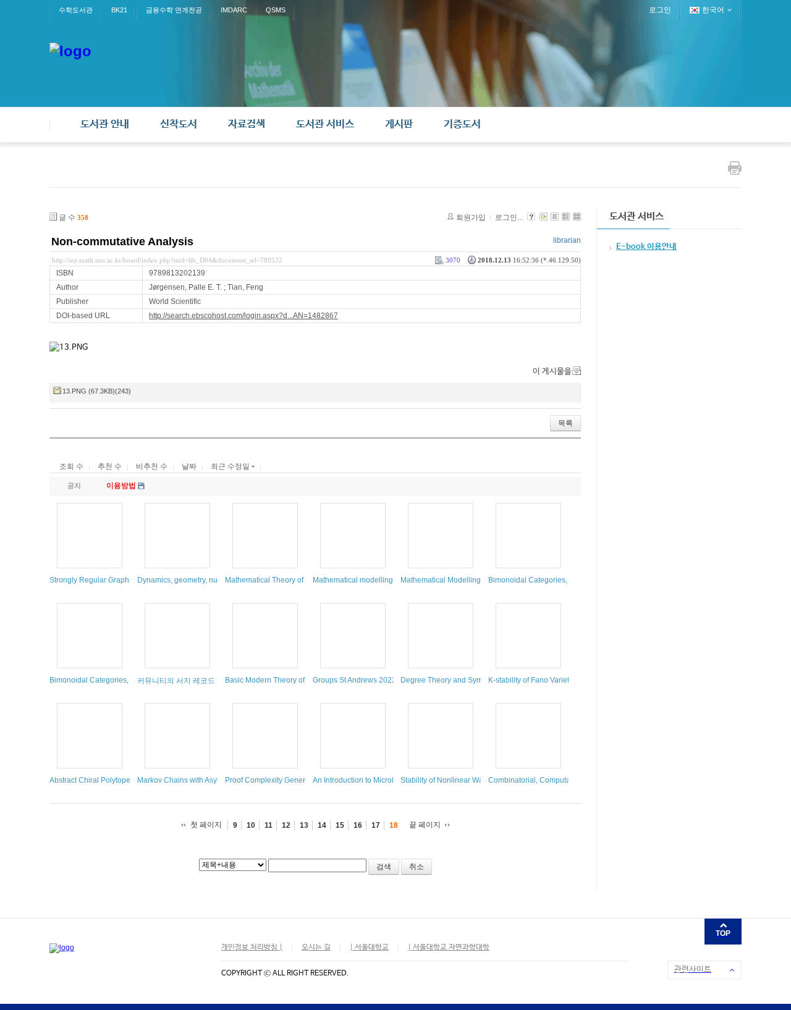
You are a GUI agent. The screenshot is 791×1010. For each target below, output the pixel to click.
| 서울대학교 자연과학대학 (448, 947)
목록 (565, 423)
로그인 (660, 10)
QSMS (276, 10)
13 (304, 825)
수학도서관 (76, 10)
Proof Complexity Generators (273, 780)
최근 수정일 (231, 466)
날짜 (189, 466)
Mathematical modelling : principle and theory (389, 580)
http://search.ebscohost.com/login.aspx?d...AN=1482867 (243, 315)
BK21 (119, 10)
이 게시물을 (552, 371)
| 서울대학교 (369, 947)
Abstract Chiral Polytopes (91, 780)
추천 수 (110, 466)
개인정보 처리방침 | (251, 947)
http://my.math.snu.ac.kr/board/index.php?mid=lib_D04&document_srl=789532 (167, 260)
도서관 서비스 (325, 124)
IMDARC (234, 10)
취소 (416, 866)
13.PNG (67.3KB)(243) (96, 391)
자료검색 (246, 124)
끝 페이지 (425, 824)
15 (340, 825)
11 (268, 825)
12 (286, 825)
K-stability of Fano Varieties (533, 680)
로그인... (509, 217)
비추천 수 (151, 466)
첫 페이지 (206, 824)
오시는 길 (316, 947)
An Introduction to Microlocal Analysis (375, 780)
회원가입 (471, 217)
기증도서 (462, 124)
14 (322, 825)
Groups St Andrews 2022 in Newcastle (377, 680)
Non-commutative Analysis (122, 241)
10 (251, 825)
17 (375, 825)
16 (357, 825)
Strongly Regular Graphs (91, 580)
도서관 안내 (104, 124)
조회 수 (71, 466)
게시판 (399, 124)
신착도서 (178, 124)
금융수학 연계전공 (174, 10)
